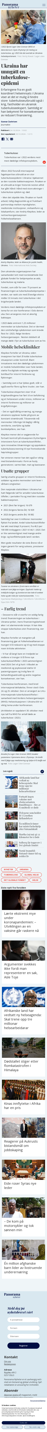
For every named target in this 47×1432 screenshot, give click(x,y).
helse (35, 880)
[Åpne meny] (44, 5)
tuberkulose (11, 874)
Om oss (7, 1361)
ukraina (24, 869)
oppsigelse (28, 1397)
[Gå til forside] (20, 4)
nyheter (8, 869)
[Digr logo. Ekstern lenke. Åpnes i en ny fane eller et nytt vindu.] (3, 1403)
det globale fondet (15, 880)
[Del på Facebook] (3, 139)
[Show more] (44, 162)
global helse (32, 874)
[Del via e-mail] (11, 139)
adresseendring (11, 1397)
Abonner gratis (11, 1395)
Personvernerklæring (37, 1401)
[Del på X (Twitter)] (7, 139)
